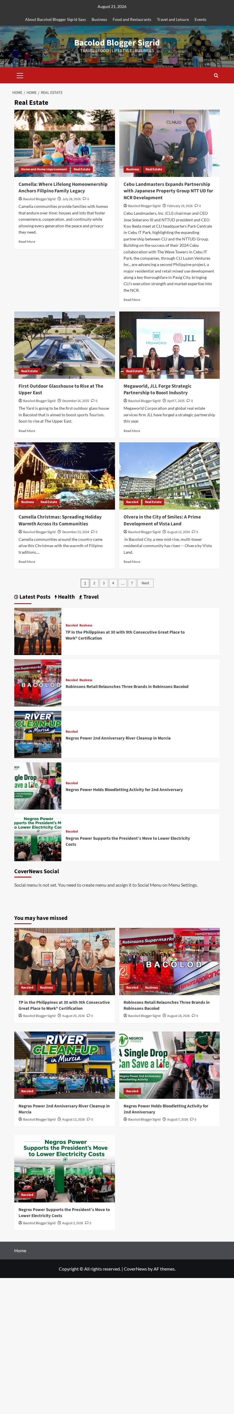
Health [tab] (66, 597)
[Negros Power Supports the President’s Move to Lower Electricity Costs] (37, 837)
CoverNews (135, 1268)
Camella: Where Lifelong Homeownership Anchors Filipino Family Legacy (63, 188)
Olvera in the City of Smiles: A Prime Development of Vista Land (162, 520)
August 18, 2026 (178, 1015)
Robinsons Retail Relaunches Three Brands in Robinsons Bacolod (127, 687)
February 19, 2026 (180, 206)
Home (20, 1250)
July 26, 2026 (71, 199)
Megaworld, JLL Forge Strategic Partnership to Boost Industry (157, 390)
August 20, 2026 (73, 1015)
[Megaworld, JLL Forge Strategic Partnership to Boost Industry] (169, 345)
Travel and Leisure (173, 19)
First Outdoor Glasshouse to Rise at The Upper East (61, 390)
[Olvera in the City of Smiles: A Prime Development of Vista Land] (169, 476)
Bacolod (132, 502)
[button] (20, 75)
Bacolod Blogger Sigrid (117, 43)
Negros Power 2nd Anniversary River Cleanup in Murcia (118, 738)
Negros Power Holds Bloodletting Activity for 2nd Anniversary (124, 790)
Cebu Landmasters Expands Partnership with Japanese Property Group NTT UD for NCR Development (168, 191)
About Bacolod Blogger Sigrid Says (55, 19)
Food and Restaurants (132, 19)
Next (145, 583)
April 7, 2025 (176, 401)
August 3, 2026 (72, 1223)
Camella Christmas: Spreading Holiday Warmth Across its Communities (60, 520)
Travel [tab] (90, 597)
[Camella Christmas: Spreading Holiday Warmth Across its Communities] (64, 476)
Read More (27, 241)
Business (99, 19)
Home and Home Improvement (44, 169)
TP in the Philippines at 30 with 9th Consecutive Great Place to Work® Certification (64, 1005)
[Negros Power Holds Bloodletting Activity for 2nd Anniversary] (37, 785)
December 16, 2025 (75, 401)
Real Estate (82, 169)
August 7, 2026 (177, 1119)
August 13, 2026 (73, 1119)
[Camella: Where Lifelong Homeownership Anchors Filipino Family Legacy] (64, 143)
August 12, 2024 (178, 532)
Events (200, 19)
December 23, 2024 (75, 532)
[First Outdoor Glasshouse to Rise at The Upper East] (64, 345)
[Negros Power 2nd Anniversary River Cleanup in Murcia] (37, 734)
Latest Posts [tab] (34, 597)
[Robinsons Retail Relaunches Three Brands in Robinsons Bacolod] (37, 682)
